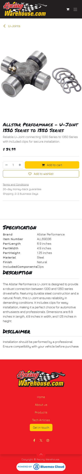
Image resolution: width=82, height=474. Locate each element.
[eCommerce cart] (68, 9)
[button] (41, 454)
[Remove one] (6, 164)
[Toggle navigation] (75, 9)
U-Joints (13, 26)
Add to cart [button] (54, 165)
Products (41, 412)
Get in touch (41, 427)
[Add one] (20, 164)
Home (41, 397)
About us (41, 404)
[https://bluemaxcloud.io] (41, 467)
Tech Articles (41, 420)
